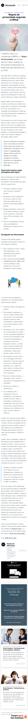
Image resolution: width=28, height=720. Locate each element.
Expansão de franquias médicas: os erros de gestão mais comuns (14, 604)
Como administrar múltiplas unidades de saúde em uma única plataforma (14, 617)
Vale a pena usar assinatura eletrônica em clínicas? (14, 610)
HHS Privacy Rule (10, 538)
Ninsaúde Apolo (15, 151)
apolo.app (7, 165)
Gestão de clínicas (19, 12)
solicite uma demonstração (17, 533)
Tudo (18, 5)
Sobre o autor (23, 550)
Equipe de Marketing (11, 545)
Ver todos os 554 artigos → (14, 622)
